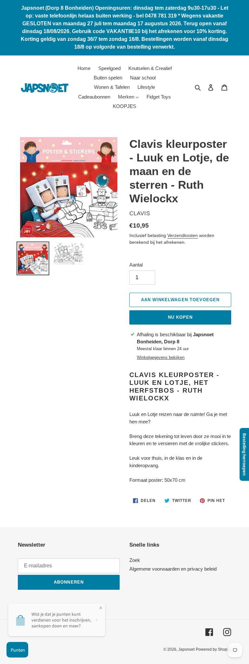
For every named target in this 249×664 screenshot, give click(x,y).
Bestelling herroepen (244, 454)
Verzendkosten (182, 235)
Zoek (134, 560)
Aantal (136, 264)
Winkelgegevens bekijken (160, 357)
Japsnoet (186, 649)
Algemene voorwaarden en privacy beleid (173, 569)
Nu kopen (180, 317)
